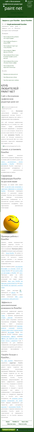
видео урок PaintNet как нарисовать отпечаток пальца (12, 285)
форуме (13, 292)
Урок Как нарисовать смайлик (11, 80)
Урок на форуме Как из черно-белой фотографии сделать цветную (11, 56)
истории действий (6, 317)
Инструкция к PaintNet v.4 (17, 17)
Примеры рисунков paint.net (10, 74)
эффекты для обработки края (9, 338)
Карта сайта (25, 421)
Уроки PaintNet (26, 20)
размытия (3, 328)
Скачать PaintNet (17, 13)
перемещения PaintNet (15, 407)
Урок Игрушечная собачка (10, 77)
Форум (8, 421)
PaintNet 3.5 (16, 421)
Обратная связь (11, 424)
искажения (19, 328)
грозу (21, 273)
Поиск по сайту (23, 424)
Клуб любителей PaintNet (17, 24)
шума (11, 330)
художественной (18, 330)
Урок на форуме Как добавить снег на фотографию (11, 37)
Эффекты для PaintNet (11, 20)
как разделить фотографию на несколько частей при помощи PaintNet (12, 268)
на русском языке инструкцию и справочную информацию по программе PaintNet (12, 189)
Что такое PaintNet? (7, 360)
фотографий (11, 332)
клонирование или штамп (14, 400)
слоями (3, 315)
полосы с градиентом (11, 340)
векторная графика (29, 5)
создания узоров (5, 330)
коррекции (19, 326)
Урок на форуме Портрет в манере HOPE (10, 42)
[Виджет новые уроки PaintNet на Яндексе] (8, 431)
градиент (3, 400)
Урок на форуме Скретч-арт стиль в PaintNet (10, 46)
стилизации (11, 328)
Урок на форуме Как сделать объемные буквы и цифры (10, 62)
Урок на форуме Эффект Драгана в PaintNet (9, 51)
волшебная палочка (17, 398)
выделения (4, 407)
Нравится (30, 430)
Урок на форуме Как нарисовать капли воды (9, 66)
